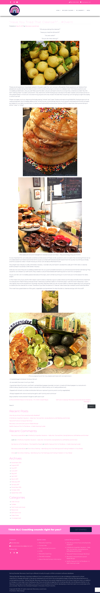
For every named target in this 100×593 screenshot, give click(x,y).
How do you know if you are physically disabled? (24, 415)
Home (57, 10)
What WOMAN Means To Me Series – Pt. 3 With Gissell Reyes (29, 400)
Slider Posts (15, 515)
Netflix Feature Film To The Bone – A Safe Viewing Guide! (27, 426)
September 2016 (16, 493)
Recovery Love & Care (32, 26)
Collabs (13, 504)
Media (88, 10)
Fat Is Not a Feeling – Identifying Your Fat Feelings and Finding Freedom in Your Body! (55, 448)
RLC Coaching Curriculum (47, 548)
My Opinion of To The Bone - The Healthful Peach (26, 444)
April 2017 (14, 476)
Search (11, 405)
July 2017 (14, 468)
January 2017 (15, 484)
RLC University (80, 10)
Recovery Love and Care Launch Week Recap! (23, 423)
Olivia (13, 453)
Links (40, 551)
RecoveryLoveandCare (18, 435)
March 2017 (14, 479)
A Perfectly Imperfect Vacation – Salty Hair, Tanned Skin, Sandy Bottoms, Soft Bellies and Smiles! (39, 418)
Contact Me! (43, 545)
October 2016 (15, 490)
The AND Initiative (44, 556)
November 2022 (16, 462)
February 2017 (15, 481)
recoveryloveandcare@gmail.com (22, 546)
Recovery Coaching (67, 10)
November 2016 (16, 487)
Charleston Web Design (17, 591)
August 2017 (15, 465)
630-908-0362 (74, 2)
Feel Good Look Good (18, 507)
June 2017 (14, 471)
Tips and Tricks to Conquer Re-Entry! (20, 421)
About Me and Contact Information (50, 559)
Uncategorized (16, 518)
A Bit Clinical (15, 501)
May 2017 (14, 473)
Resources (14, 510)
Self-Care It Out (16, 512)
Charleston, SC (86, 2)
